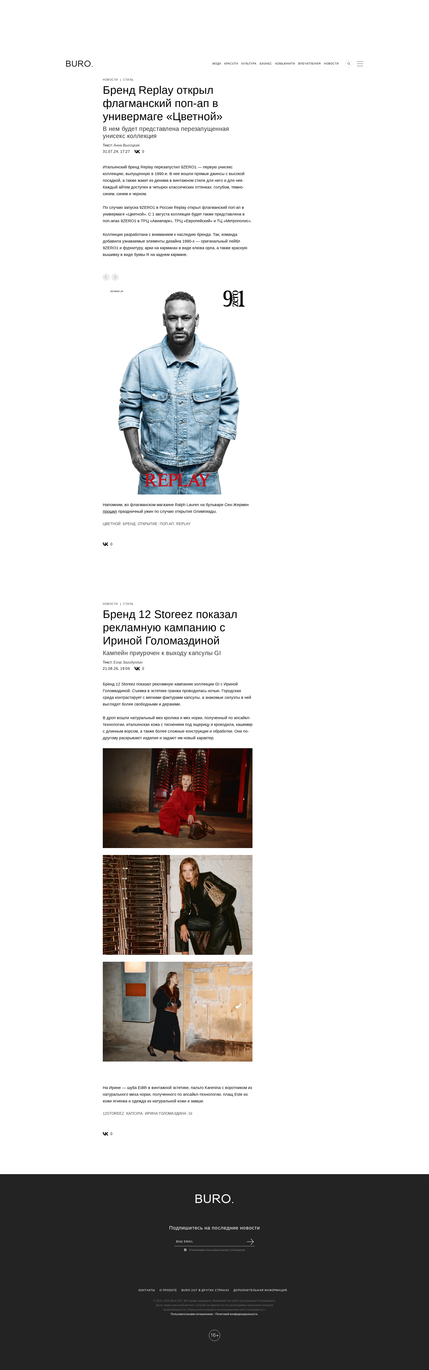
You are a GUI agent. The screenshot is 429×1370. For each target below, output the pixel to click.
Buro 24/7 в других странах (205, 1290)
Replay (183, 524)
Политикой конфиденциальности (236, 1314)
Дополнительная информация (260, 1290)
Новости (331, 63)
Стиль (128, 79)
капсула (134, 1113)
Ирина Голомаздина (165, 1113)
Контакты (147, 1290)
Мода (216, 63)
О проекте (168, 1290)
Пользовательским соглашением (191, 1314)
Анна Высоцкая (127, 145)
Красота (231, 63)
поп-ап (167, 524)
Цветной (112, 524)
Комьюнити (285, 63)
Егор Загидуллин (128, 662)
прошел (110, 511)
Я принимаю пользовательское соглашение (217, 1250)
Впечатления (309, 63)
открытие (148, 524)
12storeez (113, 1113)
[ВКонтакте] (137, 151)
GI (190, 1113)
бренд (129, 524)
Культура (249, 63)
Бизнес (266, 63)
